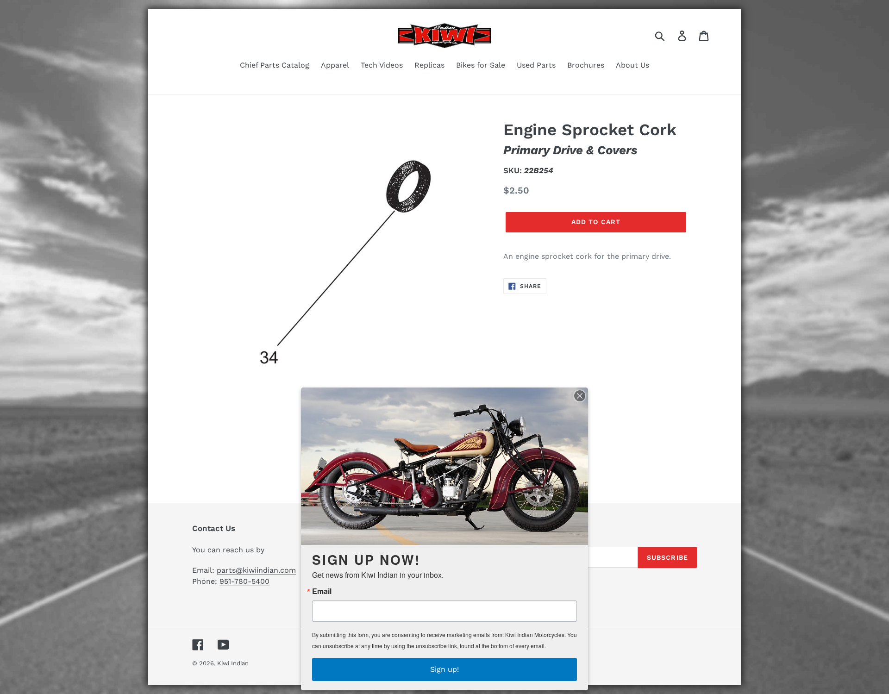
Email (322, 591)
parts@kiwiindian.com (256, 570)
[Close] (579, 395)
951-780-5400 (244, 581)
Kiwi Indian (233, 663)
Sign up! (444, 669)
